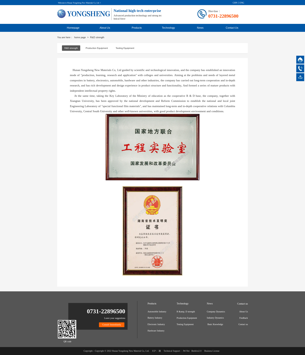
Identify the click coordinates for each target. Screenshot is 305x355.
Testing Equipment (125, 48)
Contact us (243, 324)
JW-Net (186, 351)
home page (80, 37)
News (210, 303)
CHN (235, 3)
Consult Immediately (111, 324)
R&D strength (71, 48)
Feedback (243, 318)
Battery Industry (155, 318)
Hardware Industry (156, 331)
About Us (243, 311)
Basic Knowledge (215, 324)
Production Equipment (97, 48)
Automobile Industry (157, 311)
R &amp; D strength (186, 311)
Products (152, 303)
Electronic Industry (156, 324)
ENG (242, 3)
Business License (211, 351)
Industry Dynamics (215, 318)
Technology (183, 303)
